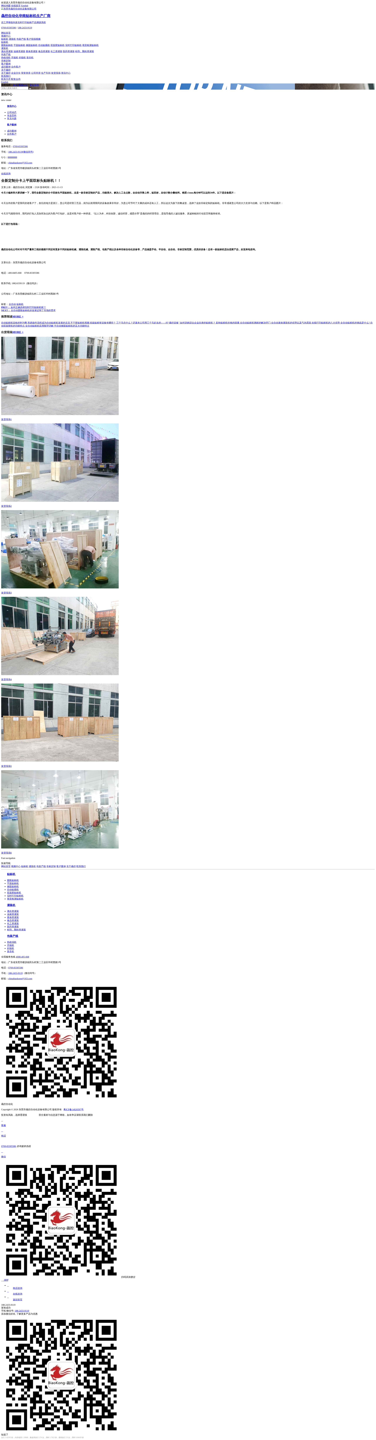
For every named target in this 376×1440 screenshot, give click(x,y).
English (24, 5)
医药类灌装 (69, 51)
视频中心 (6, 36)
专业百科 (34, 85)
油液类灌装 (19, 51)
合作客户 (16, 67)
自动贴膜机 (44, 45)
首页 (15, 85)
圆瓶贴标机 (7, 45)
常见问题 (11, 118)
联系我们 (6, 76)
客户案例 (6, 63)
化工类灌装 (56, 51)
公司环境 (36, 73)
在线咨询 (6, 173)
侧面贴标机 (32, 45)
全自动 (12, 304)
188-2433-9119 (25, 27)
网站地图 (6, 5)
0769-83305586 (8, 27)
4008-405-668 (22, 957)
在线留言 (16, 5)
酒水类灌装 (7, 51)
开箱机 (14, 57)
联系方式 (6, 79)
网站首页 (6, 33)
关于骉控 (6, 70)
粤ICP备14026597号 (73, 1109)
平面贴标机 (19, 45)
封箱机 (22, 57)
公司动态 (11, 112)
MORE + (18, 316)
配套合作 (16, 79)
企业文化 (16, 73)
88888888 (12, 157)
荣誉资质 (26, 73)
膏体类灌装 (32, 51)
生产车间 (46, 73)
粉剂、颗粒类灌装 (84, 51)
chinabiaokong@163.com (20, 162)
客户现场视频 (33, 39)
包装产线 (21, 39)
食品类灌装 (44, 51)
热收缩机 (6, 57)
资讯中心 (65, 73)
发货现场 (56, 73)
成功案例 (6, 67)
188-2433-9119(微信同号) (20, 152)
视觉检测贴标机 (90, 45)
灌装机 (12, 39)
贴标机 (4, 39)
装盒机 (29, 57)
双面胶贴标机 (58, 45)
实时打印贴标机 (73, 45)
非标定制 (6, 60)
